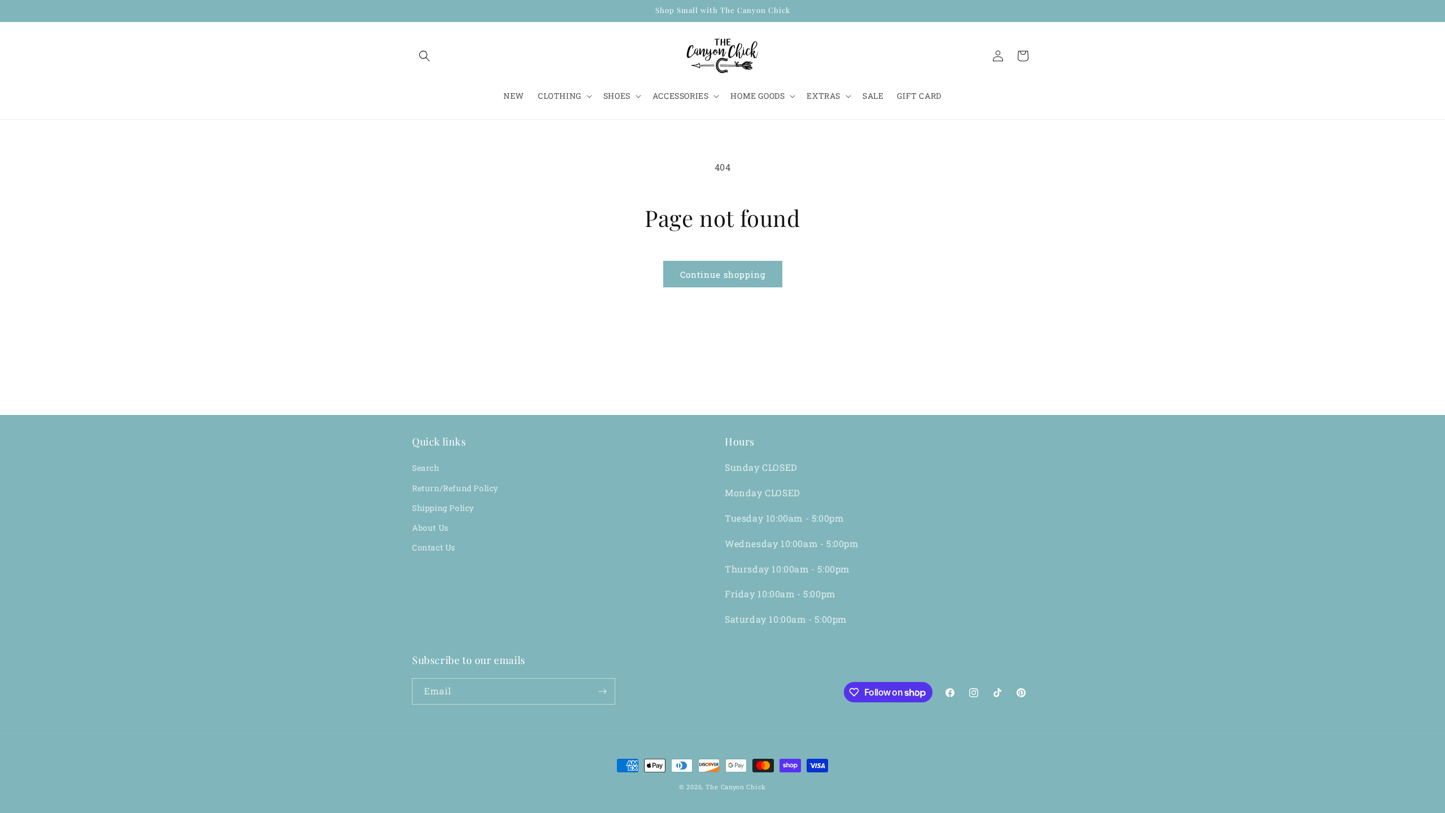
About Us (430, 527)
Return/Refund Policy (455, 488)
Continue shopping (722, 274)
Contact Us (434, 547)
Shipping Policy (443, 507)
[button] (424, 55)
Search (426, 467)
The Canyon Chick (736, 787)
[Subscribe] (602, 691)
